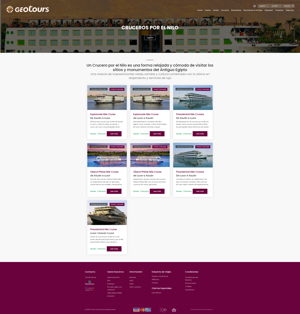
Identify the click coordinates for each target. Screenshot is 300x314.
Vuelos (208, 10)
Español (287, 6)
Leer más (114, 134)
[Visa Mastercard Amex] (142, 310)
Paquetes (269, 10)
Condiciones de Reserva (191, 278)
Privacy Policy (190, 283)
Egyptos (150, 37)
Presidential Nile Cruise (103, 229)
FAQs (131, 284)
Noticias (132, 277)
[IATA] (174, 310)
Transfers (279, 10)
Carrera (155, 283)
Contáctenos (90, 277)
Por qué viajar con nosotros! (114, 288)
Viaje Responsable (114, 293)
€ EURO (275, 6)
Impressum (189, 290)
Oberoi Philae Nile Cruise (104, 171)
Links (131, 280)
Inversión (110, 296)
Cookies (188, 286)
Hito (108, 280)
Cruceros (225, 10)
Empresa (110, 284)
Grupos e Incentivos (160, 276)
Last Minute (156, 293)
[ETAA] (163, 310)
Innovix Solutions (206, 309)
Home (199, 10)
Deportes (290, 10)
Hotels (216, 10)
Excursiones (236, 10)
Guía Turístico (135, 287)
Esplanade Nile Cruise (102, 114)
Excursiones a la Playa (253, 10)
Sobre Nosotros (113, 277)
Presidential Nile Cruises (190, 114)
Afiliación (155, 279)
